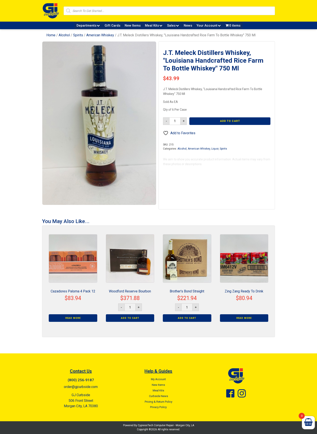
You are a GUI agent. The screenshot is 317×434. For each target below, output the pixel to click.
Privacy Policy (158, 407)
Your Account (206, 25)
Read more (73, 318)
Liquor (214, 148)
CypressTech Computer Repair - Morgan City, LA (166, 425)
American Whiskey (100, 35)
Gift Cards (112, 25)
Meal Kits (152, 25)
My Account (158, 379)
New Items (133, 25)
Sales (171, 25)
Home (50, 35)
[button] (149, 49)
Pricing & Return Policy (158, 401)
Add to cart (230, 121)
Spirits (78, 35)
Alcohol (64, 35)
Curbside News (158, 396)
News (188, 25)
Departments (86, 25)
